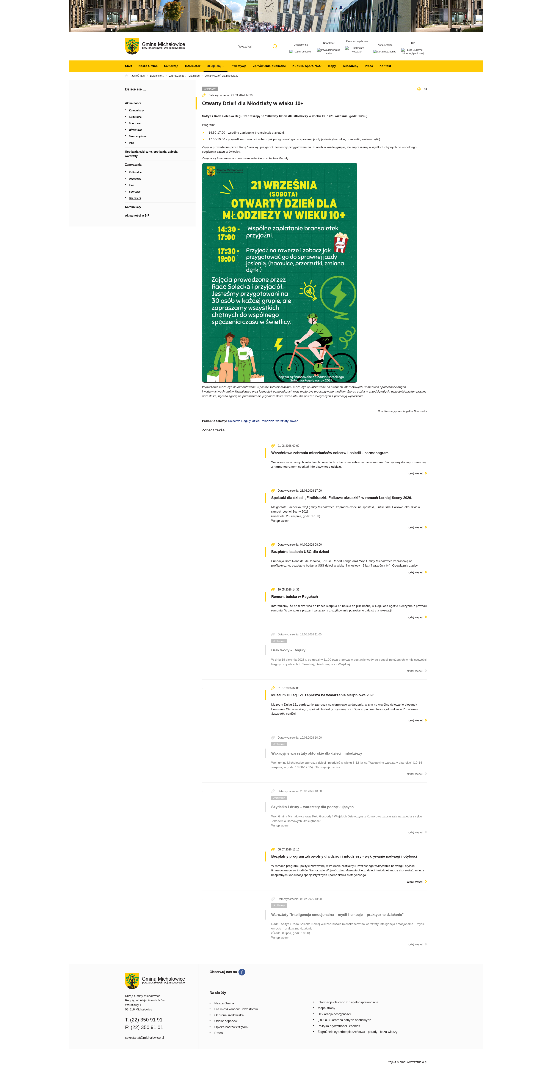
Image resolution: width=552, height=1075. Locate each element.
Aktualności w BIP (137, 215)
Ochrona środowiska (229, 1015)
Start (128, 66)
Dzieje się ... (215, 66)
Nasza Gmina (148, 66)
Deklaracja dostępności (334, 1014)
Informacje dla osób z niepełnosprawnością (348, 1002)
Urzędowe (135, 178)
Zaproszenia (133, 164)
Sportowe (135, 123)
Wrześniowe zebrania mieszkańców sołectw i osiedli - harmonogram (330, 453)
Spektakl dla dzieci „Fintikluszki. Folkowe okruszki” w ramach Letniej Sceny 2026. (341, 498)
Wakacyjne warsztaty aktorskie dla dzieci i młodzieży (316, 753)
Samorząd (171, 66)
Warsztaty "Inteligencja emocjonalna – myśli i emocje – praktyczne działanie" (337, 915)
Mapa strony (326, 1008)
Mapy (332, 66)
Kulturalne (135, 117)
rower (294, 421)
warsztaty (282, 421)
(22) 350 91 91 (146, 1020)
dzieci (256, 421)
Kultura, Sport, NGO (306, 66)
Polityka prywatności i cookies (339, 1026)
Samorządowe (137, 136)
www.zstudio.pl (417, 1062)
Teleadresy (350, 66)
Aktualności (133, 103)
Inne (131, 142)
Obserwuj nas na (223, 972)
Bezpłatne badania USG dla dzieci (300, 552)
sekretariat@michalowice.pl (144, 1037)
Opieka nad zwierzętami (231, 1027)
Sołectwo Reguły (239, 421)
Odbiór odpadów (225, 1021)
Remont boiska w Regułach (294, 597)
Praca (369, 66)
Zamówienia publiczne (269, 66)
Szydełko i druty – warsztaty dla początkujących (312, 807)
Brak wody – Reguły (288, 650)
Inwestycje (238, 66)
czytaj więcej (414, 473)
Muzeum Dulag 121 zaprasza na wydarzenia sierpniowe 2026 (322, 695)
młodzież (268, 421)
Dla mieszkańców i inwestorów (236, 1009)
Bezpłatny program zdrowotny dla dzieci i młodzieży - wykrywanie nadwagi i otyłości (344, 856)
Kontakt (385, 66)
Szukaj (275, 46)
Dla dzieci (135, 198)
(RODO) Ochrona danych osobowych (344, 1020)
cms (402, 1062)
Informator (192, 66)
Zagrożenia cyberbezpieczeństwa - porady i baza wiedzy (358, 1032)
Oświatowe (135, 129)
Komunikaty (136, 110)
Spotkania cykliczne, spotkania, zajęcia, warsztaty (151, 154)
